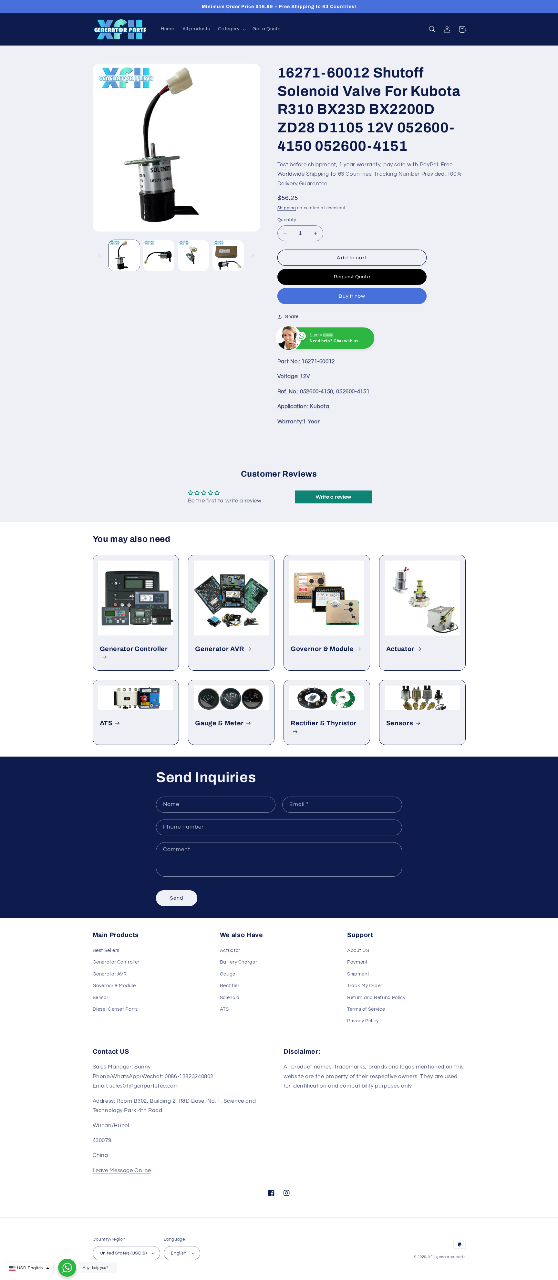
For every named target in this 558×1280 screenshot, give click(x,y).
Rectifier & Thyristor (323, 723)
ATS (106, 723)
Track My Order (364, 985)
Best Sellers (106, 950)
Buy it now (352, 296)
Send (176, 898)
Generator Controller (134, 648)
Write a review (333, 497)
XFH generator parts (447, 1257)
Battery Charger (238, 962)
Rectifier (230, 985)
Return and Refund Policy (376, 997)
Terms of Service (366, 1009)
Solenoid (230, 997)
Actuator (400, 648)
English (179, 1253)
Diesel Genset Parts (115, 1009)
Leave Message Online (122, 1170)
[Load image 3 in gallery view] (193, 255)
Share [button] (292, 316)
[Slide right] (253, 256)
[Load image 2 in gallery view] (158, 255)
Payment (357, 962)
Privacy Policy (363, 1020)
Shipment (358, 974)
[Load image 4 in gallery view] (228, 255)
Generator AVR (219, 648)
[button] (231, 29)
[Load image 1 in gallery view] (124, 255)
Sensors (399, 723)
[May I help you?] (67, 1268)
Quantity (286, 220)
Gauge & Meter (219, 723)
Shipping (286, 208)
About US (358, 950)
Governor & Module (322, 648)
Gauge (227, 974)
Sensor (100, 997)
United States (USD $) (123, 1253)
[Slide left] (100, 256)
